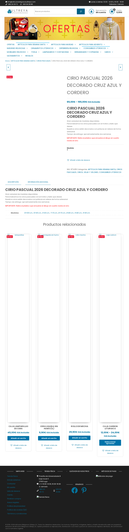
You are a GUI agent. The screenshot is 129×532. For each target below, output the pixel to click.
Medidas (70, 148)
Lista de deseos (13, 491)
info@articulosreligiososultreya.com (22, 2)
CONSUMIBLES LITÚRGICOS (110, 172)
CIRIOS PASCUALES (43, 61)
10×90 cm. (37, 213)
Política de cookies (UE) (17, 510)
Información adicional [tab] (38, 182)
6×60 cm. (46, 213)
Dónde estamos (13, 480)
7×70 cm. (53, 213)
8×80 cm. (70, 213)
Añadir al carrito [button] (18, 438)
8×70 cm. (62, 213)
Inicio (7, 61)
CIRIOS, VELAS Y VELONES (87, 172)
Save (10, 77)
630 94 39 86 (28, 4)
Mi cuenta (11, 487)
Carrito (10, 495)
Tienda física (12, 476)
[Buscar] (81, 11)
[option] (64, 28)
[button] (66, 37)
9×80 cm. (78, 213)
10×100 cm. (28, 213)
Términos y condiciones (17, 513)
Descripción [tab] (13, 182)
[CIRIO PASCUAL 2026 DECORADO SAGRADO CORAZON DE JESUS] (120, 67)
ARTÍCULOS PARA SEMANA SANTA (23, 61)
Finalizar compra (14, 498)
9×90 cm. (86, 213)
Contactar (11, 484)
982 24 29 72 (13, 4)
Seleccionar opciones (110, 443)
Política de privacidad (16, 506)
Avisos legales (13, 502)
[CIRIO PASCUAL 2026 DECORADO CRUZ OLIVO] (8, 67)
